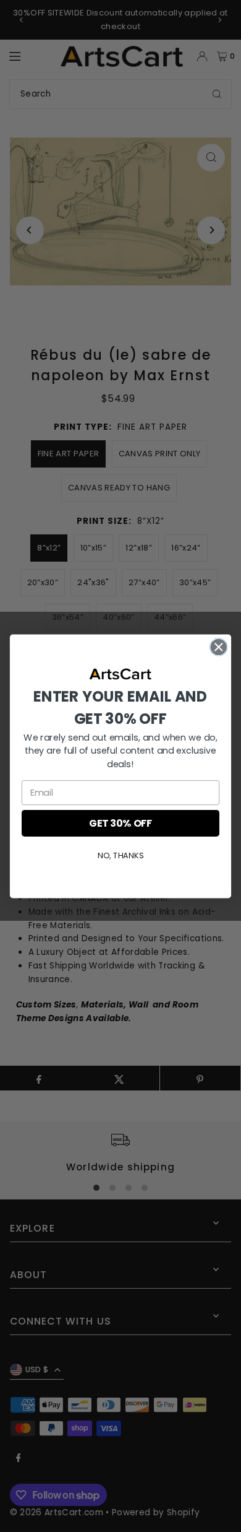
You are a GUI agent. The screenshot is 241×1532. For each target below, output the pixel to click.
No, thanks (120, 855)
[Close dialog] (218, 646)
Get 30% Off (120, 823)
